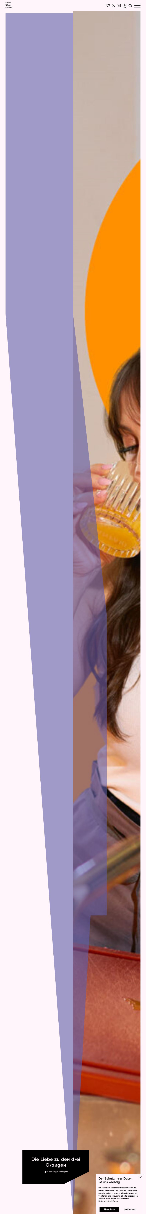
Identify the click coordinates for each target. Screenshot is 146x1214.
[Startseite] (9, 5)
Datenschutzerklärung (108, 1201)
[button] (108, 5)
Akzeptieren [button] (109, 1209)
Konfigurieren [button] (130, 1209)
